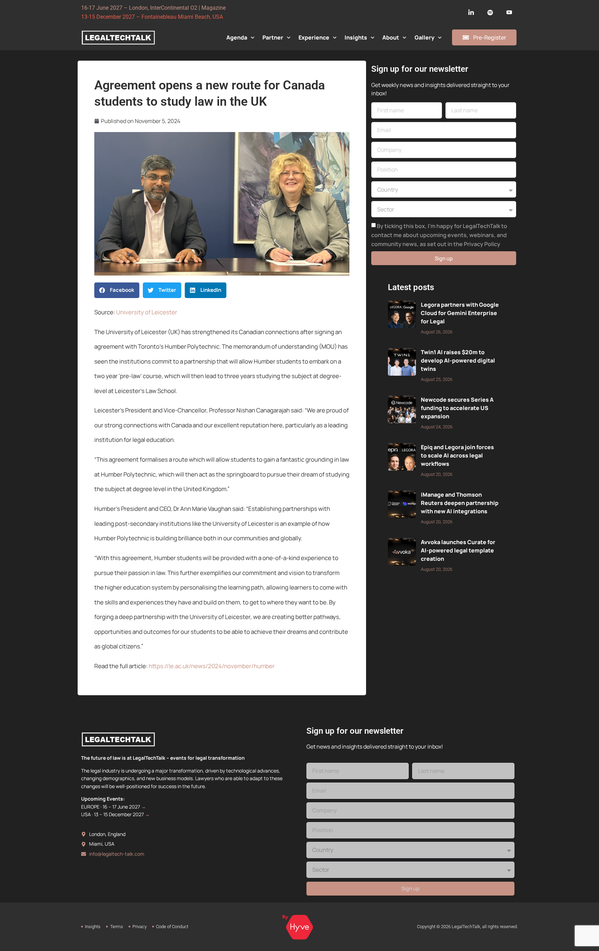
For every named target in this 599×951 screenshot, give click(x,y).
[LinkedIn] (471, 12)
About (390, 37)
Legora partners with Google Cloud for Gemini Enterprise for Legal (460, 313)
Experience (313, 37)
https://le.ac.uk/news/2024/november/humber (212, 666)
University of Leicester (146, 312)
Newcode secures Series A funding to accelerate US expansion (457, 408)
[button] (116, 290)
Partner (272, 37)
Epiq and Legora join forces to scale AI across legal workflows (457, 455)
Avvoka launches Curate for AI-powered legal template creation (458, 550)
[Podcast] (490, 12)
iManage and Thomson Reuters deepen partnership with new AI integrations (459, 503)
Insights (356, 37)
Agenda (236, 37)
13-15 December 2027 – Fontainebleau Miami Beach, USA (152, 17)
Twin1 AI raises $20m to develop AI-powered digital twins (458, 360)
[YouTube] (509, 12)
